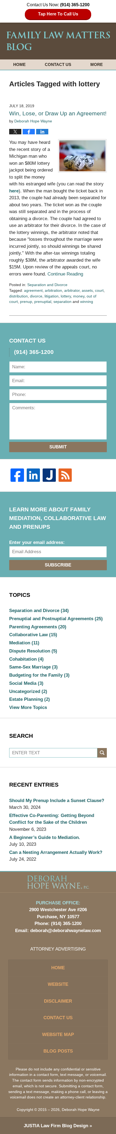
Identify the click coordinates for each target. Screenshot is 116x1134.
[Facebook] (17, 475)
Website (58, 984)
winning (86, 301)
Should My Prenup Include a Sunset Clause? (56, 800)
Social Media (26, 683)
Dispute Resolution (33, 651)
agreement (33, 290)
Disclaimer (58, 1001)
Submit (58, 446)
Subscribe (58, 565)
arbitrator (72, 290)
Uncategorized (28, 691)
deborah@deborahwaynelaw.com (65, 930)
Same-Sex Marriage (33, 667)
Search (102, 753)
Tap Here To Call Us (58, 14)
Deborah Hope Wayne (81, 1109)
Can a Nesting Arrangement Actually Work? (55, 852)
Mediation (24, 642)
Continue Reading (65, 274)
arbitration (53, 290)
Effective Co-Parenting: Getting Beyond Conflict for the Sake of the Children (51, 819)
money (78, 296)
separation (62, 301)
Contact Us (58, 64)
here (14, 191)
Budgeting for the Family (39, 675)
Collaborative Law (33, 634)
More (96, 64)
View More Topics (28, 707)
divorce (36, 296)
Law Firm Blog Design (56, 1125)
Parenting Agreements (37, 626)
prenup (26, 301)
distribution (18, 296)
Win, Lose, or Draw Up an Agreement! (58, 113)
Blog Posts (58, 1051)
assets (87, 290)
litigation (52, 296)
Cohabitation (26, 659)
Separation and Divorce (47, 285)
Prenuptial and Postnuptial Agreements (56, 618)
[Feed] (65, 475)
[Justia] (49, 475)
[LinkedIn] (33, 475)
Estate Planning (29, 699)
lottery (66, 296)
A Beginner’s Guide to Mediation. (44, 837)
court (99, 290)
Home (19, 64)
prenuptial (42, 301)
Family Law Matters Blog (58, 41)
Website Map (58, 1034)
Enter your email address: (37, 542)
